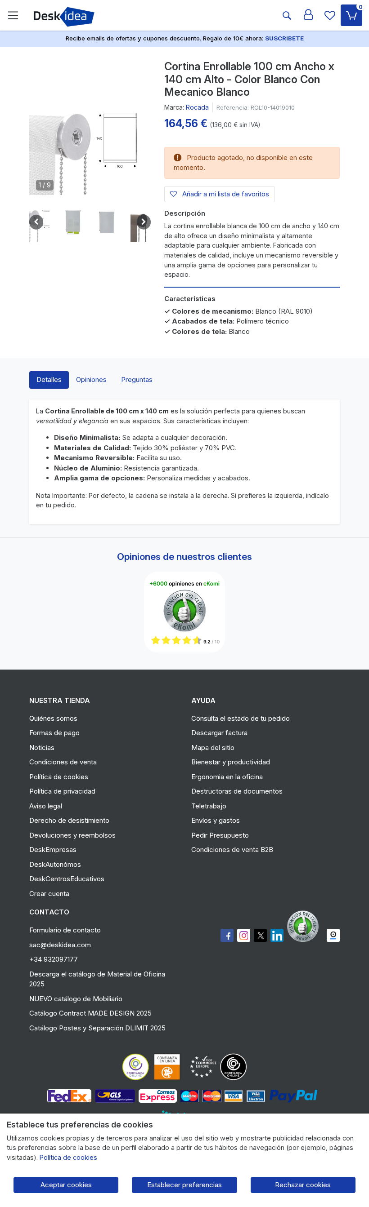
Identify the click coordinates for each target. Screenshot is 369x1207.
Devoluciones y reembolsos (72, 835)
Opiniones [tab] (91, 379)
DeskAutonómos (55, 864)
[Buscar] (286, 15)
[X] (260, 935)
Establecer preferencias (184, 1184)
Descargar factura (219, 732)
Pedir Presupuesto (220, 835)
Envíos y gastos (215, 820)
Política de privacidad (62, 791)
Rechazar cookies (303, 1184)
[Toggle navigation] (13, 15)
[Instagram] (243, 935)
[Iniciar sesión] (308, 15)
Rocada (197, 107)
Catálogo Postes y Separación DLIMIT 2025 (97, 1028)
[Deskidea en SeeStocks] (333, 935)
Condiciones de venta (63, 762)
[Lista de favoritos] (330, 15)
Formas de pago (54, 732)
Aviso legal (45, 806)
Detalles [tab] (49, 379)
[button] (73, 222)
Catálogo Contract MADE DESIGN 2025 (90, 1013)
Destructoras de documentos (237, 791)
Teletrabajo (208, 806)
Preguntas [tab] (137, 379)
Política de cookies (58, 776)
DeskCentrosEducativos (66, 878)
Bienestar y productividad (230, 762)
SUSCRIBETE (284, 38)
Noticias (41, 747)
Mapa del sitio (212, 747)
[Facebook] (227, 935)
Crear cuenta (49, 893)
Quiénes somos (53, 718)
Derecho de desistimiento (69, 820)
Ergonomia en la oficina (227, 776)
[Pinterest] (305, 926)
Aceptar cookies (66, 1184)
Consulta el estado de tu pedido (240, 718)
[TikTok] (277, 935)
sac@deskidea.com (60, 945)
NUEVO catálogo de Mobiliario (75, 998)
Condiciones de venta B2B (232, 849)
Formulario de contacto (65, 930)
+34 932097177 (53, 959)
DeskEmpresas (52, 849)
